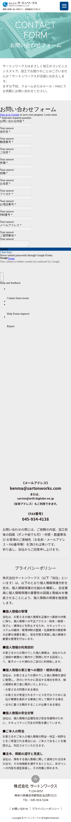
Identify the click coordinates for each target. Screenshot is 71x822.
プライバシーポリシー (45, 808)
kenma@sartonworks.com (35, 488)
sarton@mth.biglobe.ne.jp (35, 498)
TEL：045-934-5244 (35, 800)
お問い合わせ (20, 808)
